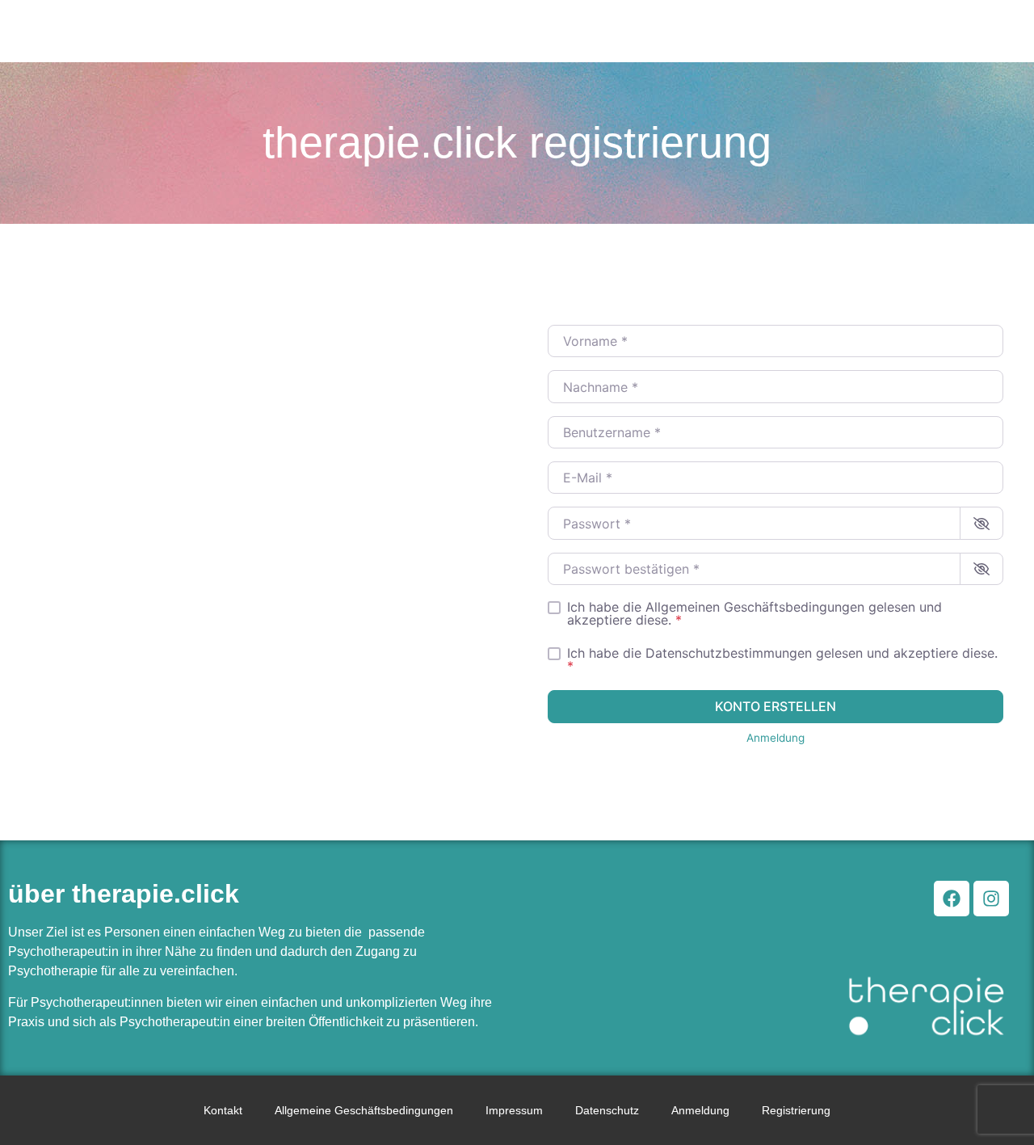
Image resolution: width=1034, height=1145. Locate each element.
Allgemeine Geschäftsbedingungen (364, 1110)
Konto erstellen (775, 706)
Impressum (514, 1110)
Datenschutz (607, 1110)
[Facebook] (951, 898)
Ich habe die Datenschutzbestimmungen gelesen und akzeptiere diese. (782, 659)
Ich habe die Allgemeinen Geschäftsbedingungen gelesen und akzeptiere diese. (754, 613)
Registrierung (796, 1110)
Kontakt (223, 1110)
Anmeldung (775, 737)
